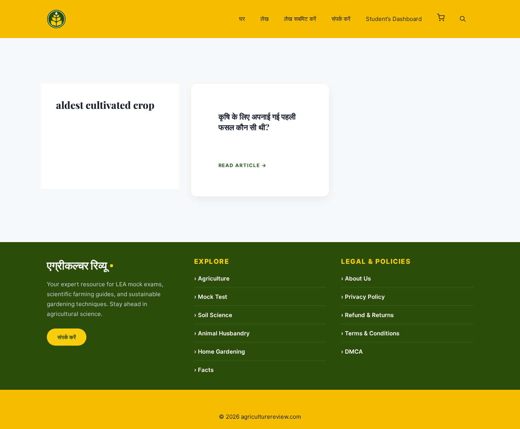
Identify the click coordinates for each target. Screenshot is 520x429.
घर (242, 18)
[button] (440, 19)
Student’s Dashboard (394, 18)
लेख (264, 18)
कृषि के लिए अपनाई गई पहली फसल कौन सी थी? (257, 121)
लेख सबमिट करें (300, 18)
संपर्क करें (341, 18)
